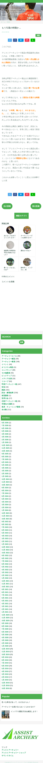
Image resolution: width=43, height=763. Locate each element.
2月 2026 (5, 440)
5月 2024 (5, 499)
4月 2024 (5, 502)
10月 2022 (5, 553)
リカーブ (5, 381)
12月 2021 (5, 581)
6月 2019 (5, 666)
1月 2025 (5, 476)
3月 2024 (5, 504)
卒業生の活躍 (7, 404)
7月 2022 (5, 561)
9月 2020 (5, 623)
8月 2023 (5, 524)
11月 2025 (5, 448)
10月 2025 (5, 451)
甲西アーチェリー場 (9, 384)
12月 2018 (5, 683)
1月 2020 (5, 646)
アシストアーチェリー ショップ (14, 753)
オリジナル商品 (7, 367)
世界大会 (5, 398)
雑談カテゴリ (21, 216)
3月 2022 (5, 572)
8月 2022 (5, 558)
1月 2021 (5, 612)
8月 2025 (5, 456)
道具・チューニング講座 (11, 407)
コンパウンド (7, 370)
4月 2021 (5, 603)
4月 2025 (5, 468)
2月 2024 (5, 507)
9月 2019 (5, 657)
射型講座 (5, 395)
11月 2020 (5, 618)
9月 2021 (5, 589)
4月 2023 (5, 536)
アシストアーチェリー (10, 750)
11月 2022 (5, 550)
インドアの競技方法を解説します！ (24, 711)
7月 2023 (5, 527)
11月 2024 (5, 482)
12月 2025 (5, 445)
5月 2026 (5, 431)
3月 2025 (5, 471)
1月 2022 (5, 578)
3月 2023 (5, 538)
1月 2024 (5, 510)
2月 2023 (5, 541)
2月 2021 (5, 609)
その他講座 (6, 373)
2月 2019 (5, 677)
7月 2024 (5, 493)
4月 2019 (5, 671)
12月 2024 (5, 479)
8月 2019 (5, 660)
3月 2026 (5, 437)
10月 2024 (5, 485)
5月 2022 (5, 567)
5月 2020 (5, 635)
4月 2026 (5, 434)
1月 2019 (5, 680)
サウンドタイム (7, 755)
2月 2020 (5, 643)
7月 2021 (5, 595)
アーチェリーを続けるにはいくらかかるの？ (18, 707)
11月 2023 (5, 516)
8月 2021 (5, 592)
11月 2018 (5, 685)
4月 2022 (5, 570)
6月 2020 (5, 632)
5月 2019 (5, 668)
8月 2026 (5, 423)
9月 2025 (5, 454)
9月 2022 (5, 555)
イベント (5, 364)
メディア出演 (7, 378)
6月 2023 (5, 530)
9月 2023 (5, 521)
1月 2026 (5, 442)
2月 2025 (5, 473)
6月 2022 (5, 564)
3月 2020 (5, 640)
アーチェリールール (9, 356)
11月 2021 (5, 584)
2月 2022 (5, 575)
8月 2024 (5, 490)
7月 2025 (5, 459)
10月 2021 (5, 587)
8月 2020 (5, 626)
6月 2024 (5, 496)
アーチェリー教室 (8, 361)
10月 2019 (5, 654)
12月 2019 (5, 649)
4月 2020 (5, 637)
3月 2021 (5, 606)
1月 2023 (5, 544)
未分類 (4, 409)
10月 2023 (5, 519)
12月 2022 (5, 547)
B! (21, 40)
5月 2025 (5, 465)
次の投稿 (7, 206)
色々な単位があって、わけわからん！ (16, 702)
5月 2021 (5, 601)
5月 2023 (5, 533)
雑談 (38, 35)
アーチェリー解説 (8, 359)
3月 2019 (5, 674)
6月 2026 (5, 428)
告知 (3, 387)
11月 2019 (5, 651)
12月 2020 (5, 615)
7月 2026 (5, 425)
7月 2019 (5, 663)
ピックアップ (7, 376)
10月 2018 (5, 688)
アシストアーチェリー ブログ (14, 9)
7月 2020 (5, 629)
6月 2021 (5, 598)
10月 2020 (5, 620)
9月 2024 (5, 488)
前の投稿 (35, 206)
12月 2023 (5, 513)
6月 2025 (5, 462)
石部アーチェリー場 (9, 401)
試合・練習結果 (7, 393)
